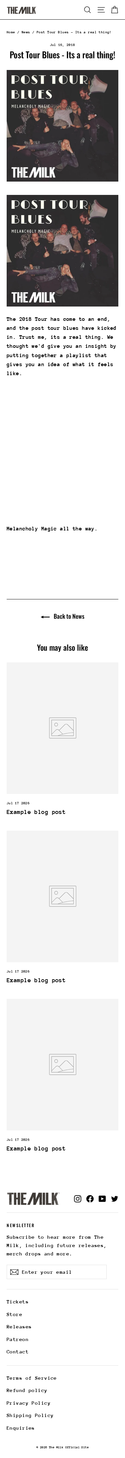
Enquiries (21, 1428)
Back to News (68, 616)
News (26, 32)
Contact (18, 1351)
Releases (19, 1326)
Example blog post (36, 812)
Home (11, 32)
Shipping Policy (30, 1415)
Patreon (18, 1339)
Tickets (18, 1301)
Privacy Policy (29, 1403)
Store (14, 1314)
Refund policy (27, 1390)
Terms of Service (32, 1378)
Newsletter (21, 1225)
